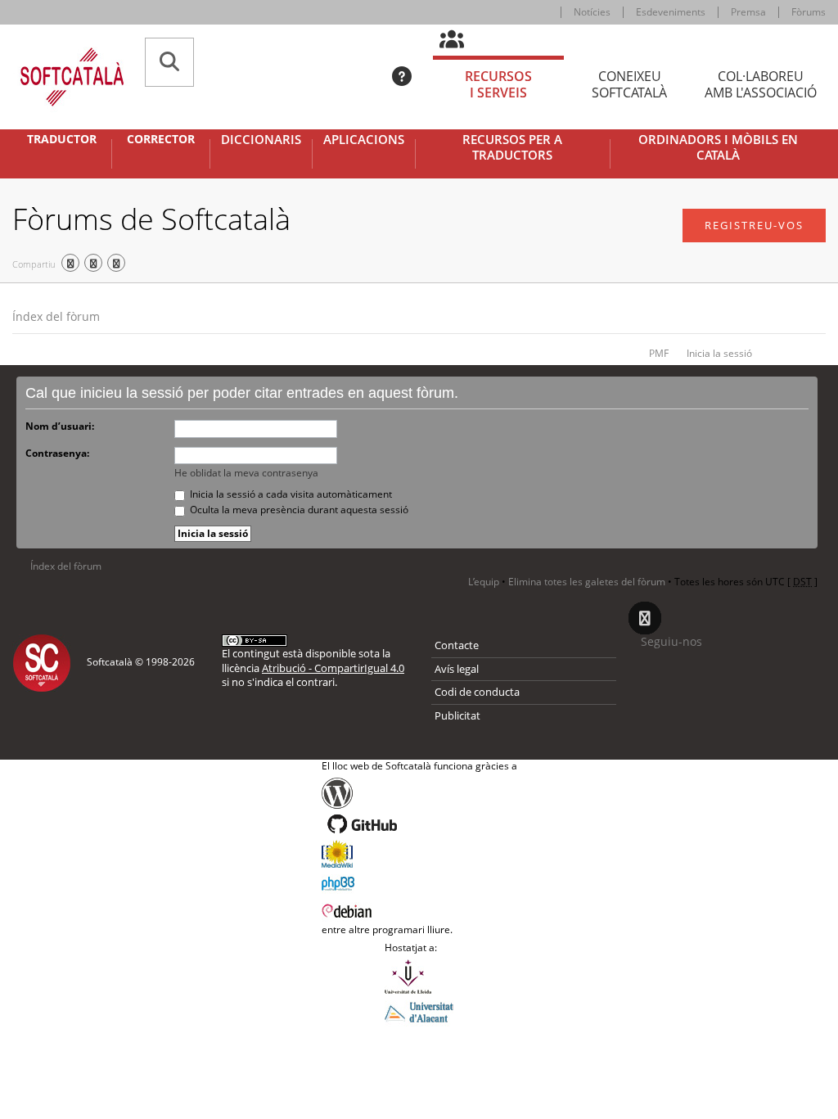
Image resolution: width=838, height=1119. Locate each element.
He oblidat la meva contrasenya (246, 473)
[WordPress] (419, 793)
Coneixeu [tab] (629, 84)
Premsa (748, 12)
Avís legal (457, 668)
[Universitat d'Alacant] (419, 1011)
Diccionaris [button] (261, 139)
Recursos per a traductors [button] (512, 148)
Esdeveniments (670, 12)
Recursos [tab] (498, 84)
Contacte (457, 645)
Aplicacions (363, 139)
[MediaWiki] (419, 854)
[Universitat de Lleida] (419, 976)
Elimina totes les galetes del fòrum (586, 582)
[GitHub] (419, 824)
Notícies (592, 12)
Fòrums (808, 12)
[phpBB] (419, 882)
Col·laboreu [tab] (761, 84)
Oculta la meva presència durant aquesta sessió (297, 510)
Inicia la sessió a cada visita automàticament (289, 494)
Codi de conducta (477, 691)
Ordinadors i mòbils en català (718, 148)
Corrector (161, 139)
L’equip (483, 582)
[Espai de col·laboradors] (461, 40)
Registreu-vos (754, 225)
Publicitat (457, 715)
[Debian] (419, 909)
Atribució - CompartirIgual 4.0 (333, 668)
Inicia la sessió (719, 353)
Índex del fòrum (56, 316)
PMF (659, 353)
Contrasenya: (57, 453)
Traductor (62, 139)
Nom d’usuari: (59, 426)
